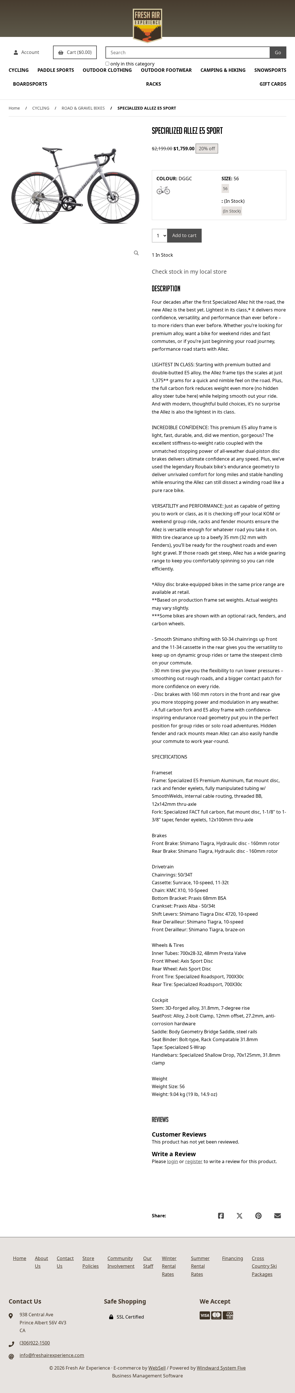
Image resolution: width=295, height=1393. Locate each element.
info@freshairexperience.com (52, 1355)
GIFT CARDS (273, 84)
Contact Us (65, 1262)
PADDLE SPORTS (55, 70)
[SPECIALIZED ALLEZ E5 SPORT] (76, 192)
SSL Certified (129, 1317)
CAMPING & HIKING (223, 70)
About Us (41, 1262)
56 (225, 188)
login (172, 1161)
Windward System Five (221, 1368)
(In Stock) (232, 211)
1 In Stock (162, 255)
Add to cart (184, 235)
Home (14, 108)
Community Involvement (121, 1262)
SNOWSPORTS (270, 70)
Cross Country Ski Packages (264, 1266)
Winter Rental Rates (169, 1266)
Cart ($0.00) (78, 52)
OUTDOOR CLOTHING (107, 70)
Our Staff (148, 1262)
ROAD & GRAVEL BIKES (83, 108)
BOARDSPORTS (30, 84)
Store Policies (90, 1262)
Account (29, 52)
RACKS (153, 84)
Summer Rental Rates (200, 1266)
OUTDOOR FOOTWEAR (166, 70)
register (194, 1161)
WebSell (157, 1368)
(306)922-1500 (35, 1343)
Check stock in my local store (189, 271)
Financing (232, 1258)
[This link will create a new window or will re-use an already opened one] (221, 1216)
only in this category (131, 64)
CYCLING (19, 70)
